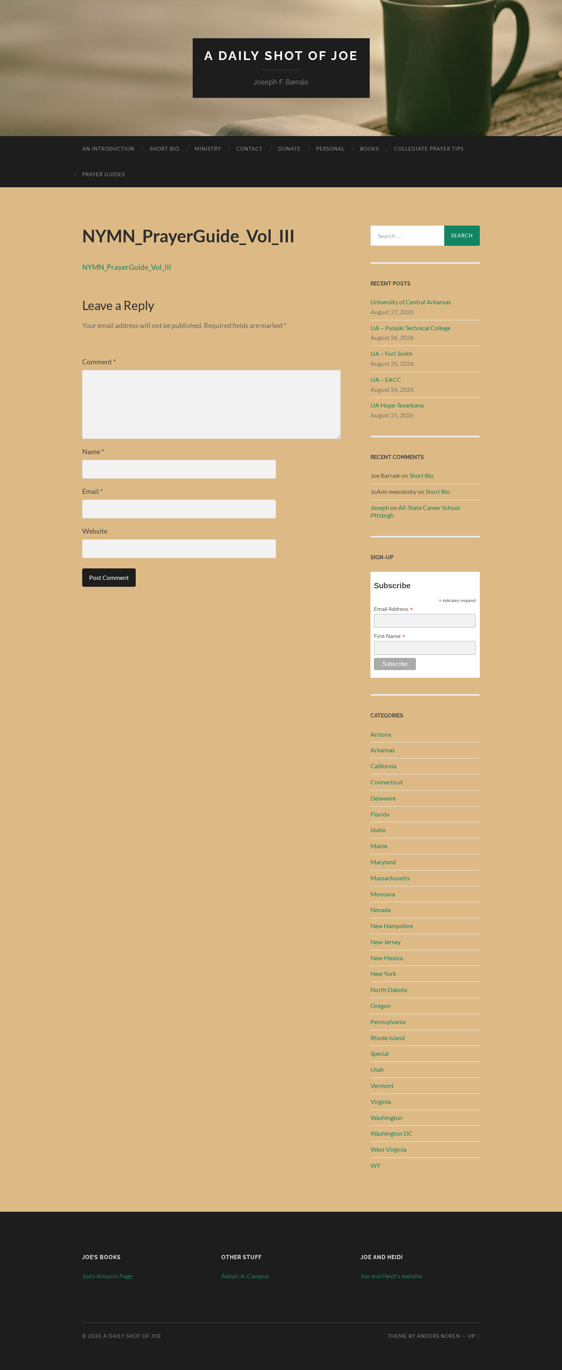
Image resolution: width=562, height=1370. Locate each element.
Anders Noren (438, 1336)
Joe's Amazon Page (107, 1275)
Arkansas (382, 749)
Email (92, 491)
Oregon (380, 1005)
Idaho (378, 829)
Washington (386, 1117)
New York (383, 973)
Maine (378, 845)
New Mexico (386, 957)
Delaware (383, 798)
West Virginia (388, 1149)
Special (379, 1053)
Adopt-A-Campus (245, 1275)
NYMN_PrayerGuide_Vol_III (126, 267)
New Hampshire (391, 925)
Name (93, 451)
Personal (330, 149)
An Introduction (108, 149)
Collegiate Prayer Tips (429, 149)
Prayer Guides (103, 174)
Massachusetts (390, 877)
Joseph (379, 507)
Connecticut (386, 782)
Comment (99, 361)
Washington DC (391, 1133)
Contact (249, 149)
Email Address (393, 609)
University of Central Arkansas (410, 301)
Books (369, 149)
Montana (382, 894)
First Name (389, 636)
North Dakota (388, 989)
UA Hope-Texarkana (397, 405)
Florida (379, 814)
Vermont (382, 1085)
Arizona (380, 734)
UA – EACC (385, 379)
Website (94, 531)
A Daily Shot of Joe (281, 56)
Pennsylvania (388, 1021)
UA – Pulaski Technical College (410, 327)
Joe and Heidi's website (391, 1275)
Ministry (208, 149)
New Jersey (385, 941)
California (383, 765)
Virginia (380, 1101)
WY (375, 1165)
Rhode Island (387, 1037)
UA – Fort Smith (391, 353)
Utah (377, 1069)
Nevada (380, 909)
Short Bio (164, 149)
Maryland (383, 861)
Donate (289, 149)
